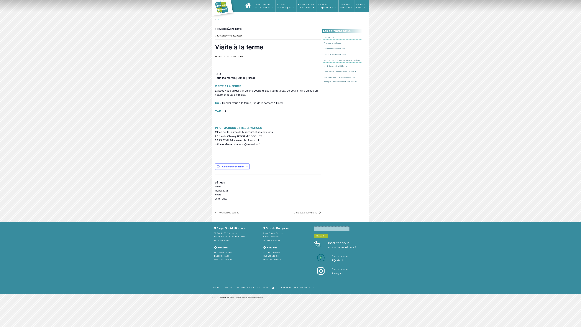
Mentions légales (304, 288)
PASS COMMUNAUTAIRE (335, 54)
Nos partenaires (245, 288)
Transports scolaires (332, 43)
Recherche (320, 236)
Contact (229, 288)
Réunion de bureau (228, 212)
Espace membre (283, 288)
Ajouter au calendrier (233, 166)
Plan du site (263, 288)
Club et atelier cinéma (306, 212)
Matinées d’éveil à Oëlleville (335, 66)
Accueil (217, 288)
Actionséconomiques (284, 6)
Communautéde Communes (263, 6)
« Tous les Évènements (228, 28)
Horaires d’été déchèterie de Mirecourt (340, 72)
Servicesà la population (325, 6)
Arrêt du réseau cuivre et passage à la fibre (342, 60)
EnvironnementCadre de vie (306, 6)
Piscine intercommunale (334, 49)
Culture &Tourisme (345, 6)
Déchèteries (329, 37)
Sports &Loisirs (360, 6)
